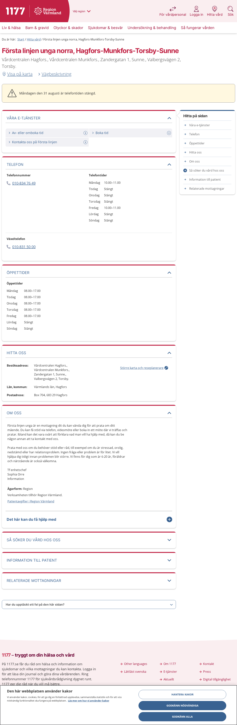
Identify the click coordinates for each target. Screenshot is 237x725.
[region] (118, 705)
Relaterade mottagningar (206, 189)
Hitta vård (34, 39)
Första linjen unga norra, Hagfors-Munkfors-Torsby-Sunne (83, 39)
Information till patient (205, 179)
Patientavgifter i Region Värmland (30, 501)
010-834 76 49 (24, 183)
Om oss (194, 161)
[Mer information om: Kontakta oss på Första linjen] (86, 142)
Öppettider (197, 143)
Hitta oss (195, 152)
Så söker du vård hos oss (206, 170)
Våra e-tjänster (199, 125)
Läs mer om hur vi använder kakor (88, 700)
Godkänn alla (182, 716)
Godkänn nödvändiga (182, 705)
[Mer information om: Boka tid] (169, 133)
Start (20, 39)
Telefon (194, 134)
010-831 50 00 (24, 246)
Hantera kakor (182, 694)
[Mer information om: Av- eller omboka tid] (86, 133)
